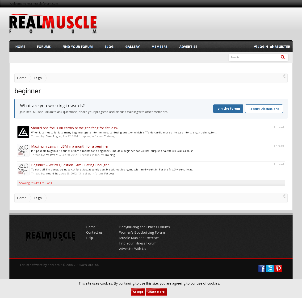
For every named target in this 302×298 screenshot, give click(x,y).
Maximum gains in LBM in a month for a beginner (70, 146)
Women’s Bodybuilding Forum (142, 232)
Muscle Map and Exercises (139, 238)
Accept (138, 292)
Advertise (188, 46)
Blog (109, 46)
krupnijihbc (53, 173)
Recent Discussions (264, 109)
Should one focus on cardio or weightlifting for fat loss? (74, 127)
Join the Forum (228, 108)
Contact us (94, 232)
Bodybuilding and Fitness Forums (144, 227)
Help (89, 238)
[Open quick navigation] (284, 76)
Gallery (132, 46)
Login (262, 46)
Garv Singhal (53, 136)
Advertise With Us (132, 248)
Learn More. (156, 292)
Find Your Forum (78, 46)
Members (159, 46)
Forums (44, 46)
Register (282, 46)
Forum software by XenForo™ (59, 265)
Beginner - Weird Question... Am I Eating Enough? (70, 164)
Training (109, 136)
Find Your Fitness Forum (137, 243)
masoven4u (53, 155)
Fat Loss (109, 173)
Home (20, 46)
